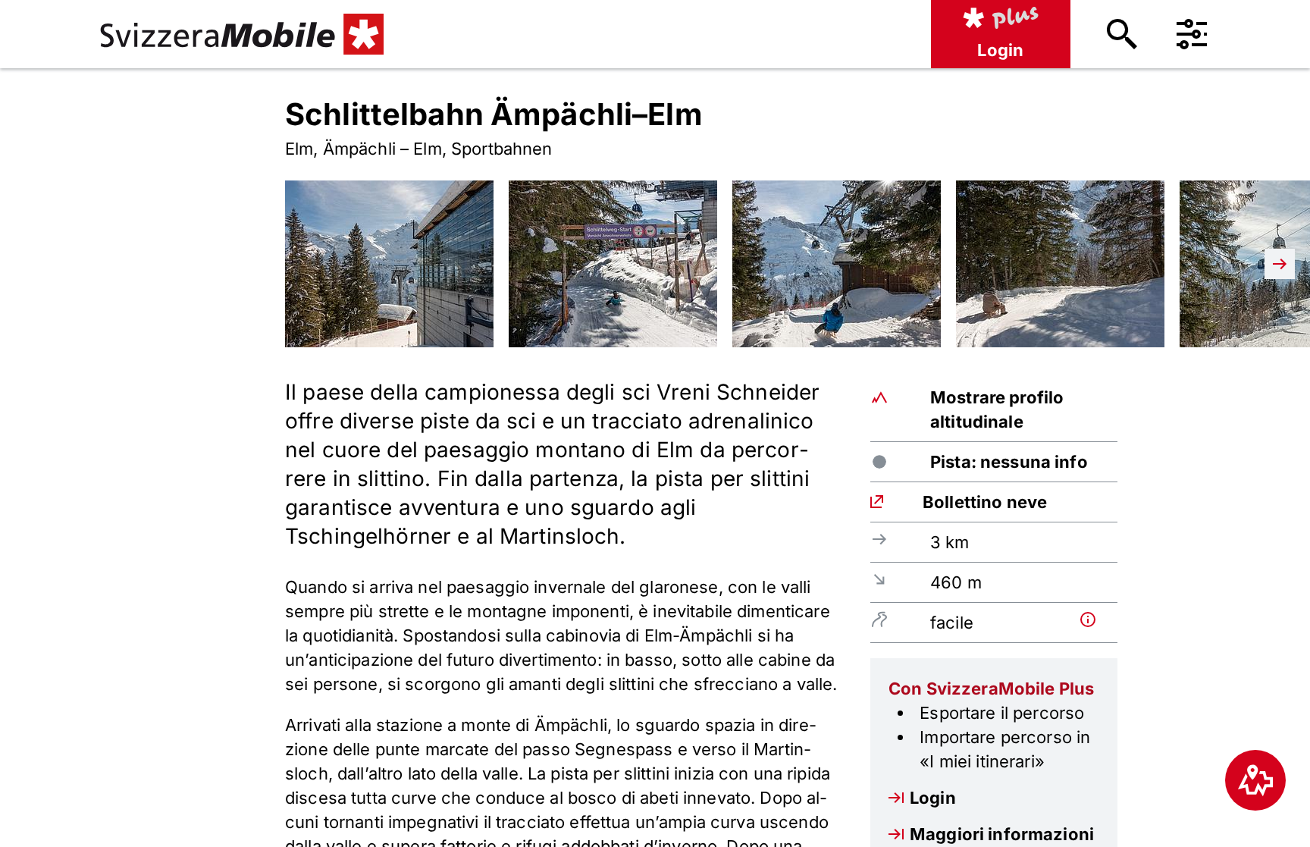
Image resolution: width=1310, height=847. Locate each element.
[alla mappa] (1255, 780)
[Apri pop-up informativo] (1095, 619)
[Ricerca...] (1122, 34)
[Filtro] (1192, 34)
